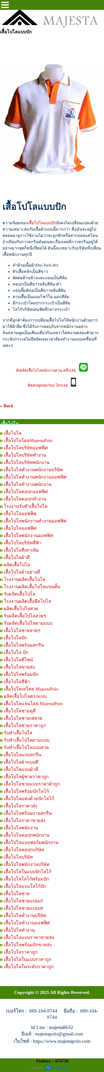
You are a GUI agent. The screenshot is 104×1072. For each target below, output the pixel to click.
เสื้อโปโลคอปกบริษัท (24, 849)
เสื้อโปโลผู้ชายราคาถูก (26, 776)
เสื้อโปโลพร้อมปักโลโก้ (26, 791)
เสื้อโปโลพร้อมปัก (21, 674)
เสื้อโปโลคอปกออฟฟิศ (26, 491)
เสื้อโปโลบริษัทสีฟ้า (22, 542)
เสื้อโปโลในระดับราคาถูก (29, 966)
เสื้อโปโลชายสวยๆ (22, 630)
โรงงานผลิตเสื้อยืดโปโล (27, 601)
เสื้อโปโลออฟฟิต (20, 513)
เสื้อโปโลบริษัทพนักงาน (26, 462)
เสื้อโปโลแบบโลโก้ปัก (25, 886)
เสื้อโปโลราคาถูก (21, 952)
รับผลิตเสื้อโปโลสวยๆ (25, 615)
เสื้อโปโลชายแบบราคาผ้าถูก (32, 783)
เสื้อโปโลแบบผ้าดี (21, 769)
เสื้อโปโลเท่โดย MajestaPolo (31, 688)
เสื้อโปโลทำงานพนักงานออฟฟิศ (35, 477)
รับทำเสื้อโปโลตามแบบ (26, 740)
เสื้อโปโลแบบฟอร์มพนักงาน (31, 842)
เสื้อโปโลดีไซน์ (18, 659)
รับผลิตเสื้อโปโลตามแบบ (28, 623)
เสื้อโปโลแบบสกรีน (22, 754)
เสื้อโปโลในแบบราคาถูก (27, 959)
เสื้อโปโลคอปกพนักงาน (26, 835)
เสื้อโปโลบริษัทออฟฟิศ (26, 447)
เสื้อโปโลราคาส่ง (20, 805)
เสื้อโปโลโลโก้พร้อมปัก (26, 878)
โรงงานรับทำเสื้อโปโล (25, 506)
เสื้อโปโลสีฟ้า (17, 681)
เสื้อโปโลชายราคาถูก (25, 725)
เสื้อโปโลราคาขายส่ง (24, 820)
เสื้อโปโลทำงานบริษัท (25, 915)
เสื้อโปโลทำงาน (19, 930)
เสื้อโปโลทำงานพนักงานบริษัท (33, 469)
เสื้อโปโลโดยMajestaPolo (28, 440)
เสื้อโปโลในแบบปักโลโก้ (27, 871)
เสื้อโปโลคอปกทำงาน (25, 498)
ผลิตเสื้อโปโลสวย (21, 608)
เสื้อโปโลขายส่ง (19, 667)
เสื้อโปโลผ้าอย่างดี (22, 572)
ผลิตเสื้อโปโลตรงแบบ (25, 696)
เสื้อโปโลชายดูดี (20, 710)
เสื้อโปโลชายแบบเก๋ (23, 900)
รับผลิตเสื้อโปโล (19, 593)
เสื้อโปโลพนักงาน (21, 827)
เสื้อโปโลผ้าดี (17, 557)
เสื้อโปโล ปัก (16, 652)
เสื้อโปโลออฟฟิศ (20, 528)
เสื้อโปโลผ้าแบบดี (21, 762)
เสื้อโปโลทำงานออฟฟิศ (27, 922)
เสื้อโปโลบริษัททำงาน (25, 455)
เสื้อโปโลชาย (17, 893)
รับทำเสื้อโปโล (18, 732)
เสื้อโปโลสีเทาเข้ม (21, 550)
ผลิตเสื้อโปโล (17, 564)
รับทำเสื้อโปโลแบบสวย (26, 747)
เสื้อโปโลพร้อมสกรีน (24, 645)
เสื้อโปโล (12, 433)
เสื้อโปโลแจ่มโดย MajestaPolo (33, 703)
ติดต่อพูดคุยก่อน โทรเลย (49, 385)
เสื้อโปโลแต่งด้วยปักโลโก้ (29, 798)
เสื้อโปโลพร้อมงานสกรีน (28, 813)
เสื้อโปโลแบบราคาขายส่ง (29, 937)
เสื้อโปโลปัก (15, 637)
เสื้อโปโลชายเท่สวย (23, 718)
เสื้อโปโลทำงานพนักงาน (27, 484)
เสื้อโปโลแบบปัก (42, 223)
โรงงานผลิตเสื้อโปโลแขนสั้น (32, 586)
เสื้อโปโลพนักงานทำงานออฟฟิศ (35, 520)
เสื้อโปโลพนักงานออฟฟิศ (28, 535)
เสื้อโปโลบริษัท (18, 857)
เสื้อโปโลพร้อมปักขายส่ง (28, 944)
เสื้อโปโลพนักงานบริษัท (26, 864)
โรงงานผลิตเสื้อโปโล (24, 579)
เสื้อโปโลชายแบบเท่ (23, 908)
